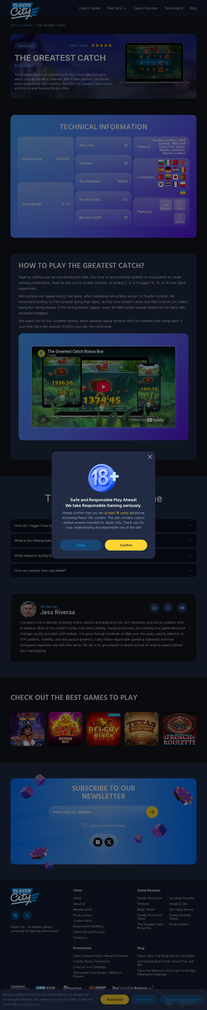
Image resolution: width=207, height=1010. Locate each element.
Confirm (126, 545)
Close (80, 545)
